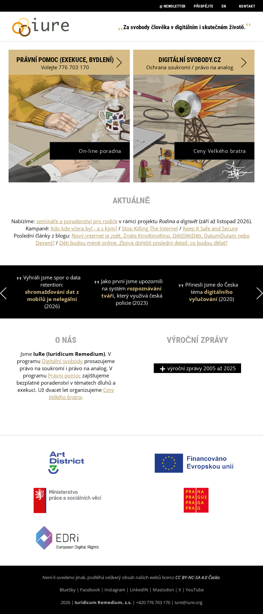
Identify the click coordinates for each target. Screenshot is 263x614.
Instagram (114, 590)
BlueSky (68, 590)
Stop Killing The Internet (150, 228)
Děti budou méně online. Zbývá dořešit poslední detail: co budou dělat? (143, 242)
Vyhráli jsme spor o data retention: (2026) (51, 292)
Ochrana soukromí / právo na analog (189, 63)
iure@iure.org (188, 602)
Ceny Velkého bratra (219, 150)
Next (259, 293)
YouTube (195, 590)
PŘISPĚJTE (203, 6)
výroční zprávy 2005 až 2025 (201, 368)
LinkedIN (139, 590)
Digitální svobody (62, 361)
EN (224, 6)
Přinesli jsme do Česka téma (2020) (211, 291)
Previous (3, 293)
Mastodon (163, 590)
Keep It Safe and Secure (210, 228)
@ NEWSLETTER (173, 6)
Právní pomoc (64, 375)
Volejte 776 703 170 (65, 63)
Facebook (90, 590)
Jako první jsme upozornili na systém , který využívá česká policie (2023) (132, 292)
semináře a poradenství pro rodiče (76, 221)
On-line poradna (100, 150)
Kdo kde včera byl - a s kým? (84, 228)
